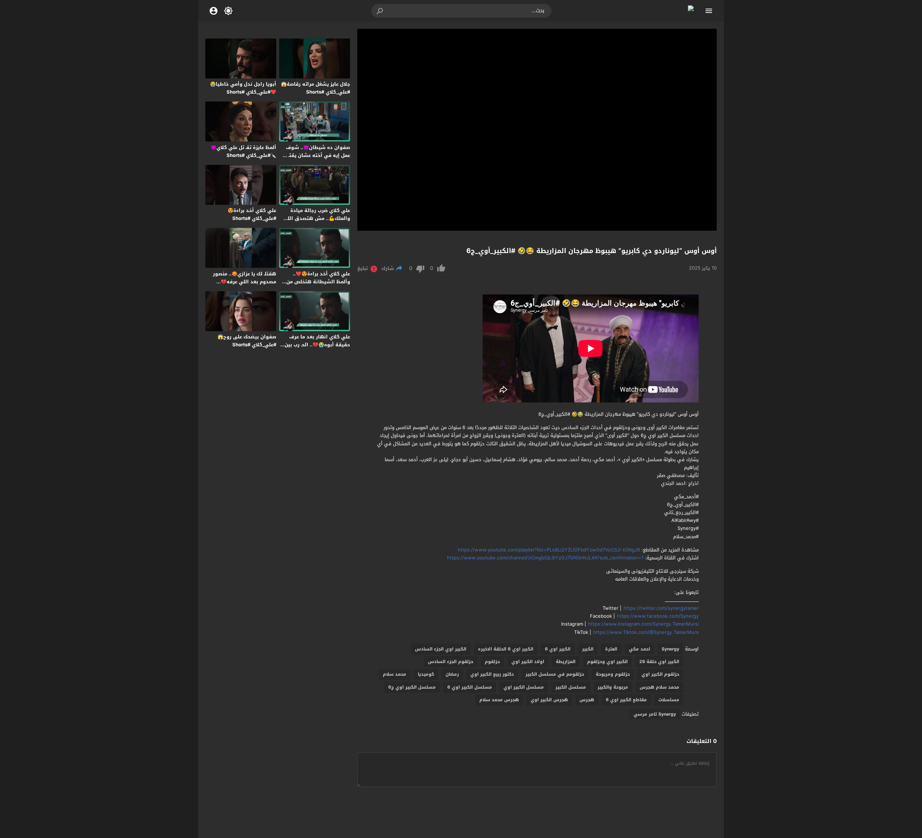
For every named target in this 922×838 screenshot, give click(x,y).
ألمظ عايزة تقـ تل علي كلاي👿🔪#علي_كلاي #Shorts (243, 151)
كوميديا (426, 674)
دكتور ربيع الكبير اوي (492, 674)
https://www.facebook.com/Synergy (658, 616)
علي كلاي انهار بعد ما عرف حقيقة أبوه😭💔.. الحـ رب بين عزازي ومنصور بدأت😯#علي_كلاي (317, 348)
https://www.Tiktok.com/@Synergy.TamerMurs (646, 632)
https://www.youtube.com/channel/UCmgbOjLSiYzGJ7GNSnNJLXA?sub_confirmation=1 (545, 557)
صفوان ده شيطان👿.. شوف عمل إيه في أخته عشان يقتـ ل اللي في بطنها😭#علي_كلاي (316, 155)
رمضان (452, 674)
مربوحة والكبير (612, 687)
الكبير (588, 649)
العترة (611, 649)
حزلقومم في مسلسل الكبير (554, 674)
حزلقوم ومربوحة (613, 674)
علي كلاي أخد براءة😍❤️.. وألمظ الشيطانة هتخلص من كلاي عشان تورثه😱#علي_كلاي (315, 281)
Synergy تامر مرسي (655, 714)
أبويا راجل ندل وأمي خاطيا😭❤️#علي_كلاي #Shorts (243, 88)
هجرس (586, 700)
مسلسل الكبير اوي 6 (469, 687)
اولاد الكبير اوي (527, 662)
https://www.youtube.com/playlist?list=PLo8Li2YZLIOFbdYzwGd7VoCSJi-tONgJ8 (549, 549)
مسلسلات (668, 700)
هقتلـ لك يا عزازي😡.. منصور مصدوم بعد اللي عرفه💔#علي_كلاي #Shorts (244, 281)
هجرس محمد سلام (499, 700)
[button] (380, 11)
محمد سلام (394, 674)
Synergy (670, 649)
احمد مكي (639, 649)
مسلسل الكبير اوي (523, 687)
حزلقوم (492, 662)
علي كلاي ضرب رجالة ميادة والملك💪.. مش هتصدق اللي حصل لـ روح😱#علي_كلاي (316, 218)
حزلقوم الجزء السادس (450, 662)
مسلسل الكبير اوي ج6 (412, 687)
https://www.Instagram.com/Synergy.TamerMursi (643, 624)
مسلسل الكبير (570, 687)
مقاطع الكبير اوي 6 (626, 700)
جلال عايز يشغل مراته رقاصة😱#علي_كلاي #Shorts (315, 88)
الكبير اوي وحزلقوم (607, 662)
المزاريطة (566, 662)
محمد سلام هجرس (659, 687)
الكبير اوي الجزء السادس (440, 649)
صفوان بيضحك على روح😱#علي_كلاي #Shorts (247, 340)
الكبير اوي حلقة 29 (659, 662)
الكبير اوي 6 (557, 649)
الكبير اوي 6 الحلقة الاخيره (505, 649)
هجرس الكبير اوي (549, 700)
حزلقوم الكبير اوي (660, 674)
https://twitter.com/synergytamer (661, 608)
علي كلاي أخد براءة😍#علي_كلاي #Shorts (252, 214)
